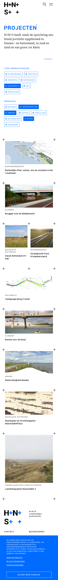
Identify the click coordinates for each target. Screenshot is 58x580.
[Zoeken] (44, 4)
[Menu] (51, 4)
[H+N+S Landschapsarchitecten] (12, 517)
